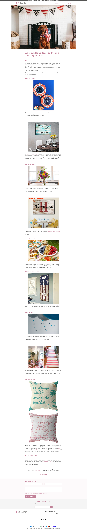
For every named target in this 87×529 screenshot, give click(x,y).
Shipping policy (57, 528)
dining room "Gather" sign (32, 154)
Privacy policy (40, 528)
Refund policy (35, 528)
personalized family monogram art (54, 231)
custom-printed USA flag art (47, 461)
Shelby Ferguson (32, 374)
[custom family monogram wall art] (43, 227)
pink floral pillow (36, 449)
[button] (30, 3)
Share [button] (27, 60)
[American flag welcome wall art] (43, 288)
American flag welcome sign (52, 305)
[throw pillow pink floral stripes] (43, 443)
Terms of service (45, 528)
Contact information (51, 528)
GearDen (31, 528)
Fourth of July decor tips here (44, 469)
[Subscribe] (51, 507)
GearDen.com (37, 470)
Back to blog (44, 474)
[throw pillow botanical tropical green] (43, 411)
